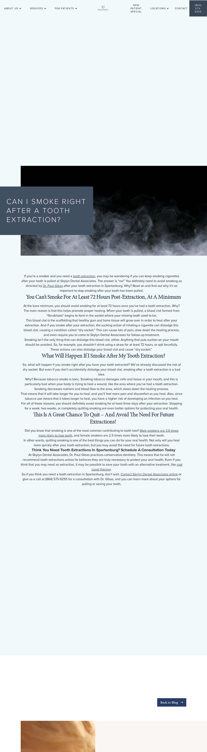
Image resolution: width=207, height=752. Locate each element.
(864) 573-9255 (198, 8)
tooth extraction (84, 276)
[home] (103, 8)
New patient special (136, 8)
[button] (11, 8)
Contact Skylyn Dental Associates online (149, 474)
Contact (181, 8)
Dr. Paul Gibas (53, 286)
